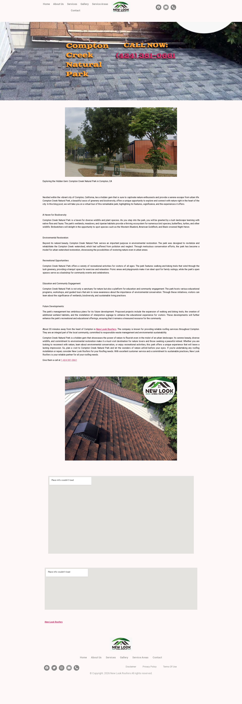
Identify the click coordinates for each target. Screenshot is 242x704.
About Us (58, 4)
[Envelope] (166, 7)
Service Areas (100, 4)
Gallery (85, 4)
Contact (75, 10)
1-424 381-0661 (69, 360)
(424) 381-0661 (145, 55)
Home (46, 4)
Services (72, 4)
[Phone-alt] (173, 7)
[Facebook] (158, 7)
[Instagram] (61, 668)
